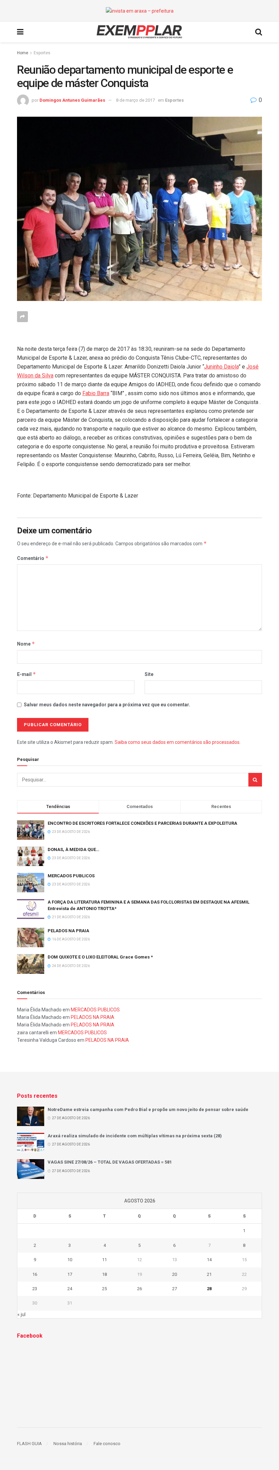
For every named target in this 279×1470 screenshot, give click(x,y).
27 (174, 1288)
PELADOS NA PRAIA (68, 930)
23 (34, 1288)
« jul (21, 1314)
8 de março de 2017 (135, 100)
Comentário (33, 558)
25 (104, 1288)
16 (34, 1274)
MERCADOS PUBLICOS (71, 875)
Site (149, 674)
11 (104, 1259)
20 (174, 1274)
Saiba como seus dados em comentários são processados (177, 742)
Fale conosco (107, 1443)
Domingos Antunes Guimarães (72, 100)
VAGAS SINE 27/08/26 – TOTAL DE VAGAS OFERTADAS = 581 (110, 1162)
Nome (26, 643)
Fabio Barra (95, 393)
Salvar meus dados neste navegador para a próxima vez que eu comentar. (107, 704)
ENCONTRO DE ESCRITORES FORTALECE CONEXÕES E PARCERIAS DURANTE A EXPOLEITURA (142, 823)
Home (22, 53)
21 (209, 1274)
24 (69, 1288)
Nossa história (67, 1443)
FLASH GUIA (29, 1443)
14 (209, 1259)
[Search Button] (255, 780)
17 (69, 1274)
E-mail (26, 674)
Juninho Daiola (221, 366)
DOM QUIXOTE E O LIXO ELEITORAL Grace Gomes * (100, 957)
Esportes (42, 53)
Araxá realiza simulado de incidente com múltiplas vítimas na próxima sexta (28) (135, 1135)
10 (69, 1259)
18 (104, 1274)
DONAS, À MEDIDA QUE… (73, 849)
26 (139, 1288)
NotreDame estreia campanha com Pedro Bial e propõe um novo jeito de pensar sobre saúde (148, 1109)
